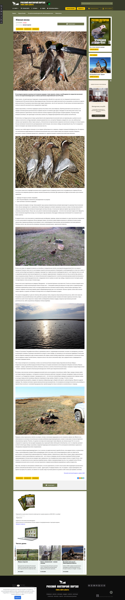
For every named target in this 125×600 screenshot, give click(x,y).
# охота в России (19, 478)
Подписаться (19, 517)
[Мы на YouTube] (1, 11)
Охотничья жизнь (53, 8)
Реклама (56, 596)
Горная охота (26, 8)
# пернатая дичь (35, 478)
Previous (15, 558)
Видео (43, 8)
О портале (50, 596)
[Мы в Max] (1, 22)
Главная (49, 594)
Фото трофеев (93, 55)
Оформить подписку (20, 524)
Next (84, 558)
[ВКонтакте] (78, 478)
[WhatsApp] (81, 478)
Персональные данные (70, 596)
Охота (15, 8)
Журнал (71, 8)
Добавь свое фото (94, 76)
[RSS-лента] (1, 19)
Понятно (17, 597)
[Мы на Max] (104, 586)
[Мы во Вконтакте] (1, 6)
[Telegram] (83, 478)
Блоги (70, 594)
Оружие (35, 8)
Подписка (81, 8)
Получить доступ (94, 49)
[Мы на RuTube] (1, 14)
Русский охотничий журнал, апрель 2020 (74, 473)
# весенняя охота (27, 478)
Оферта (61, 596)
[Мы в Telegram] (1, 17)
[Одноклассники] (80, 478)
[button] (18, 592)
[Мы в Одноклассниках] (1, 8)
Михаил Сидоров (27, 25)
